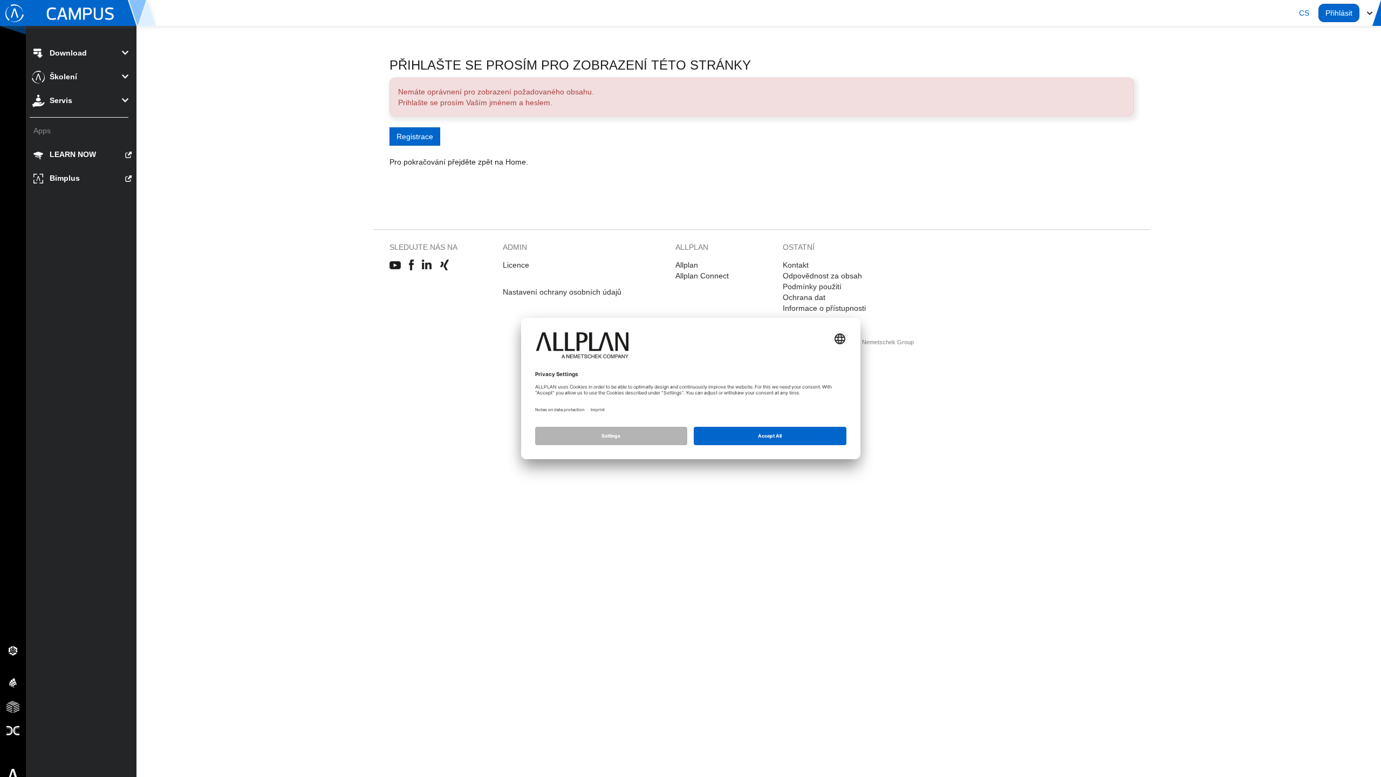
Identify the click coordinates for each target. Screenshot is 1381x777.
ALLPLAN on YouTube (395, 265)
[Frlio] (12, 706)
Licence (516, 265)
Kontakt (796, 265)
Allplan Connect (702, 275)
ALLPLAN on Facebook (411, 265)
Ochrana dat (804, 297)
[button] (1304, 13)
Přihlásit (1338, 13)
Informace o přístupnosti (824, 308)
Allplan (686, 265)
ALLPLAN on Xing (444, 265)
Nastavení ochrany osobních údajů (562, 292)
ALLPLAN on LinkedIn (427, 265)
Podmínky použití (812, 286)
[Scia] (12, 682)
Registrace (414, 136)
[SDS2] (12, 650)
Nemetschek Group (888, 342)
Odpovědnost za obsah (822, 275)
